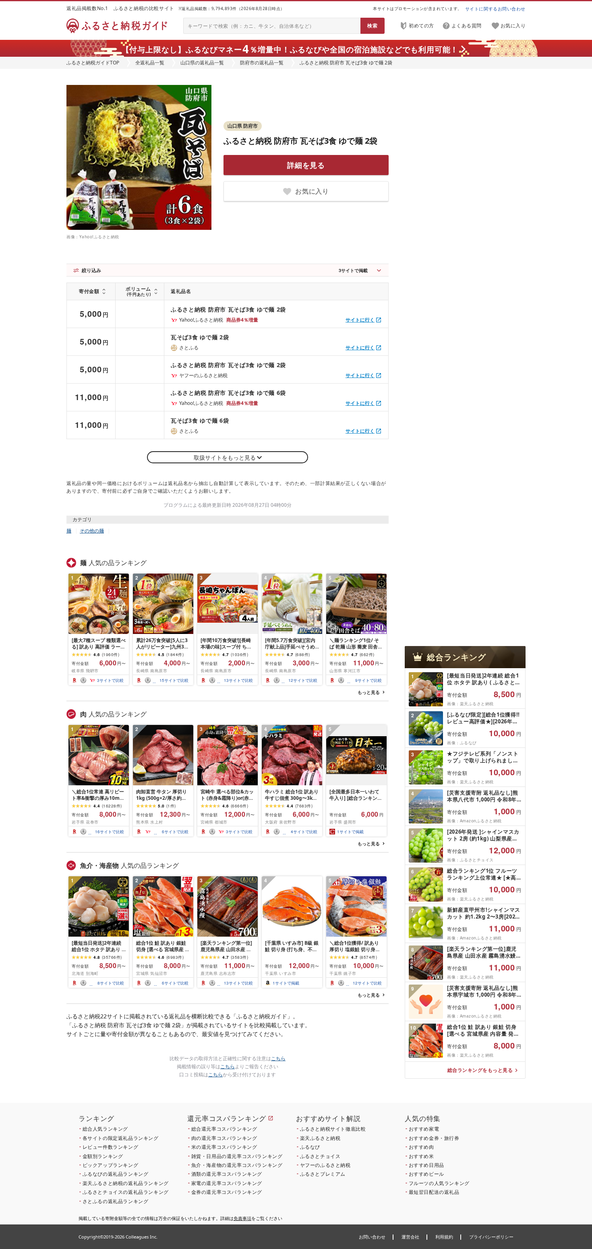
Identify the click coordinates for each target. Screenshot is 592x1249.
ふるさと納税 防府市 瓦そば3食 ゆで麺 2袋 (300, 140)
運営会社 (410, 1237)
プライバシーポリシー (491, 1237)
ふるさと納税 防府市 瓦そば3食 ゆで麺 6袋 (228, 392)
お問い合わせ (372, 1237)
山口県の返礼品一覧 (202, 62)
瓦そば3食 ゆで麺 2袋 (200, 337)
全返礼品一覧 (149, 62)
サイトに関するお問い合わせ (495, 9)
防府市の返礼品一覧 (262, 62)
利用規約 (444, 1237)
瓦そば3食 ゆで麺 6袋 (200, 420)
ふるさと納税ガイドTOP (92, 62)
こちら (278, 1058)
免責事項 (242, 1218)
